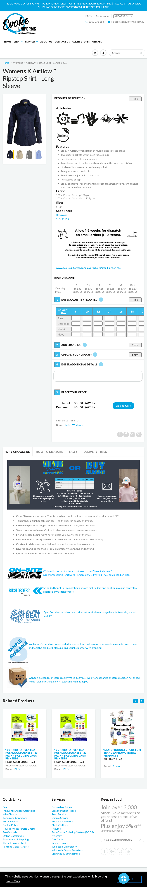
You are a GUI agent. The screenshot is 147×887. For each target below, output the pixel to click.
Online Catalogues (13, 835)
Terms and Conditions (15, 817)
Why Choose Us (17, 451)
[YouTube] (128, 851)
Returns (56, 828)
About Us (46, 41)
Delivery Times (95, 451)
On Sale (97, 41)
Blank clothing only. (62, 681)
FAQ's (89, 16)
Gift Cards (57, 839)
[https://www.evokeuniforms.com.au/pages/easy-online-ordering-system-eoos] (73, 484)
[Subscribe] (140, 840)
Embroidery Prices (62, 807)
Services (30, 41)
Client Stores (81, 41)
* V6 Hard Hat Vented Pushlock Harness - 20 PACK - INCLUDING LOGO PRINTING (21, 754)
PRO (17, 769)
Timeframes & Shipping (16, 839)
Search (6, 807)
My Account (103, 16)
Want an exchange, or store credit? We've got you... (58, 677)
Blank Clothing (60, 825)
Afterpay (57, 835)
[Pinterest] (112, 851)
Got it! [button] (129, 879)
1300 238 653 (96, 21)
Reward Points (60, 842)
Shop (17, 41)
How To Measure (49, 451)
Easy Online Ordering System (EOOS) (73, 832)
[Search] (141, 53)
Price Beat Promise (62, 821)
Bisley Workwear (74, 424)
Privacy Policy (10, 821)
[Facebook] (104, 851)
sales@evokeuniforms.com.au (127, 21)
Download (61, 214)
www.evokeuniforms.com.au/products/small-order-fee (88, 267)
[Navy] (24, 122)
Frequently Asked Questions (19, 810)
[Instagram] (120, 851)
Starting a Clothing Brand (66, 853)
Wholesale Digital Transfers (67, 850)
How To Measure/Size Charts (19, 828)
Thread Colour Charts (15, 842)
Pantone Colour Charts (16, 846)
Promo (116, 766)
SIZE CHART (63, 218)
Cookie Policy (10, 825)
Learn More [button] (13, 881)
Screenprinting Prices (64, 810)
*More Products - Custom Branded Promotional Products (122, 752)
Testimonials (10, 832)
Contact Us (62, 41)
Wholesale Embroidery (64, 846)
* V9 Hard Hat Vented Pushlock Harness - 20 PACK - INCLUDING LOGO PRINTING (70, 754)
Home (7, 41)
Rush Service (59, 814)
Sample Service (60, 817)
